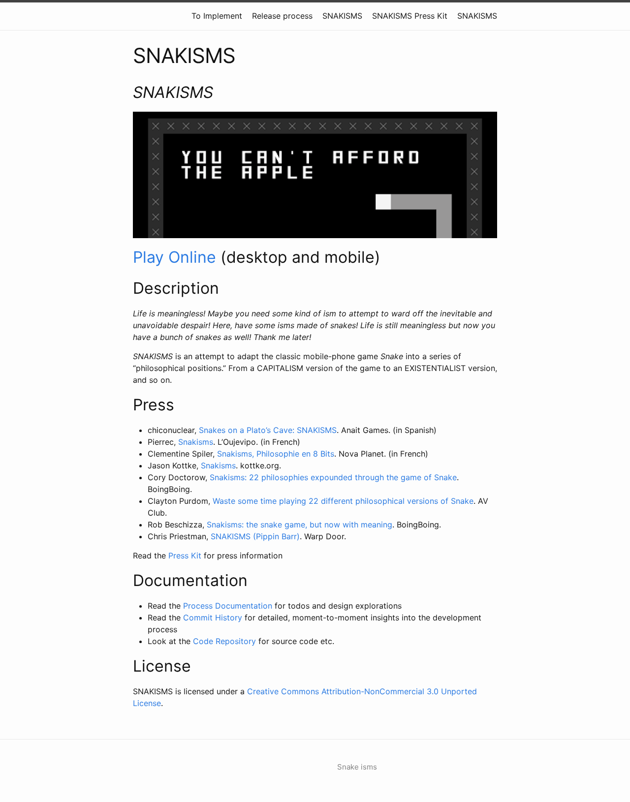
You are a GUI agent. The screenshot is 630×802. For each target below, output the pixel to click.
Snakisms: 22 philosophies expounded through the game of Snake (333, 477)
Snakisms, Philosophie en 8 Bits (275, 454)
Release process (282, 16)
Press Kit (184, 555)
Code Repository (224, 641)
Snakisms (195, 442)
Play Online (174, 257)
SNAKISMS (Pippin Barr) (255, 536)
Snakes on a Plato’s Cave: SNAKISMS (268, 430)
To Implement (216, 16)
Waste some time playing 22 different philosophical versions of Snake (343, 501)
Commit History (212, 617)
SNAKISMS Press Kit (409, 16)
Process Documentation (227, 606)
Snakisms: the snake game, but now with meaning (299, 524)
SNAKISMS (342, 16)
